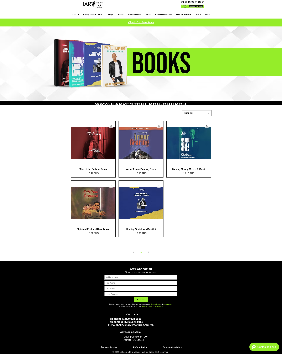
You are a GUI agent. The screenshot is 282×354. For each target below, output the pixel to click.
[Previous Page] (133, 252)
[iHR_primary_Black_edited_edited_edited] (193, 2)
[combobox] (197, 113)
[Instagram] (186, 2)
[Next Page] (148, 252)
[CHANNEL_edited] (203, 2)
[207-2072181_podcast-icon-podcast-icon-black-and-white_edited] (196, 2)
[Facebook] (182, 2)
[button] (183, 14)
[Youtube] (189, 2)
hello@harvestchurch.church (135, 325)
